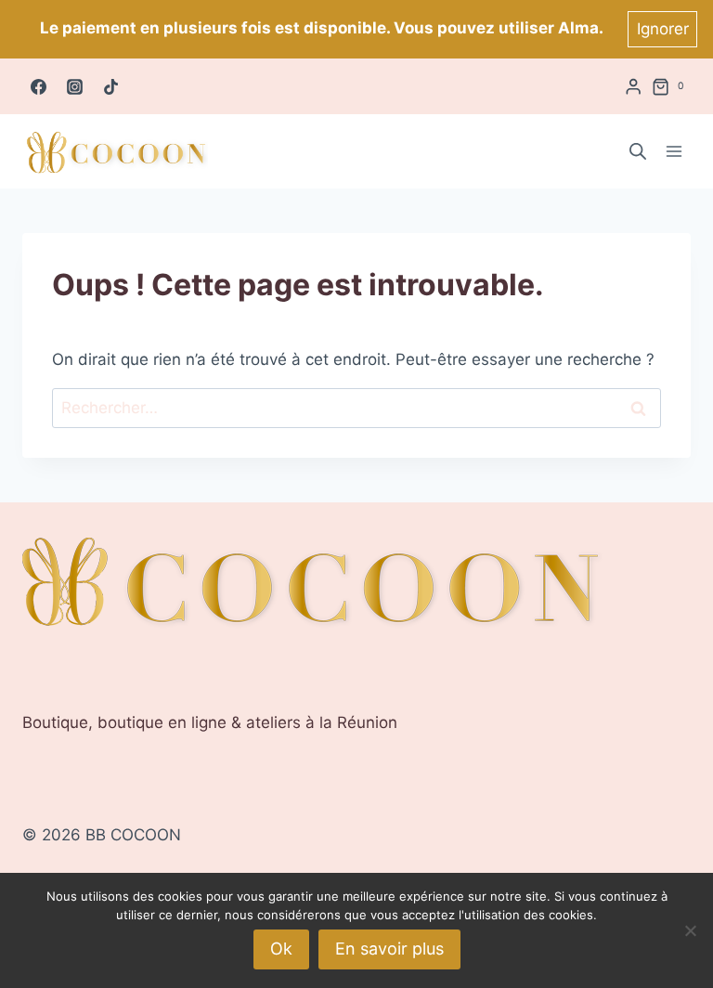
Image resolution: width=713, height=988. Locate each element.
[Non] (690, 930)
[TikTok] (110, 86)
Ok (281, 948)
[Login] (633, 87)
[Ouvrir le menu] (673, 151)
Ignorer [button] (663, 29)
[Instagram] (74, 86)
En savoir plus (389, 948)
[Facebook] (38, 86)
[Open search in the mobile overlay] (638, 151)
